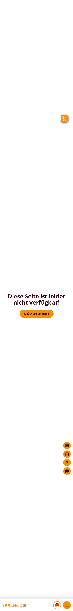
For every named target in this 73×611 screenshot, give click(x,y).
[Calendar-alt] (67, 454)
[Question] (67, 462)
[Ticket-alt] (67, 445)
